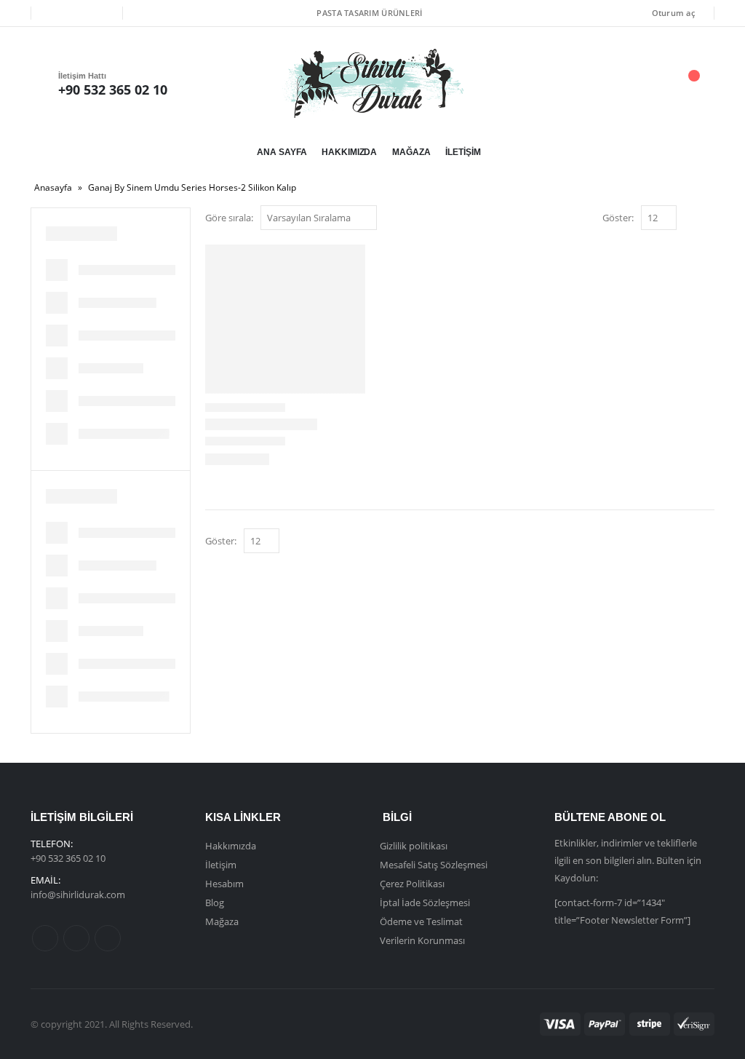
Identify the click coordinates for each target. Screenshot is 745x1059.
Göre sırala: (229, 217)
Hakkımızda (349, 152)
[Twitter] (76, 13)
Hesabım (224, 883)
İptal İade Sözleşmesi (425, 902)
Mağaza (411, 152)
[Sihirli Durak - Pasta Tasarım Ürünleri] (372, 83)
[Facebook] (52, 13)
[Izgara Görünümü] (691, 219)
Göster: (618, 217)
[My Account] (612, 83)
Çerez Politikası (412, 883)
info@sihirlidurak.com (78, 894)
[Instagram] (101, 13)
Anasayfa (53, 187)
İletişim (462, 152)
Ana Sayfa (281, 152)
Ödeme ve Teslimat (421, 921)
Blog (214, 902)
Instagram (108, 938)
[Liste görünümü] (707, 219)
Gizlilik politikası (413, 845)
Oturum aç (673, 12)
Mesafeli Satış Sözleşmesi (433, 864)
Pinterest (76, 938)
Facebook (45, 938)
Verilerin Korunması (422, 940)
